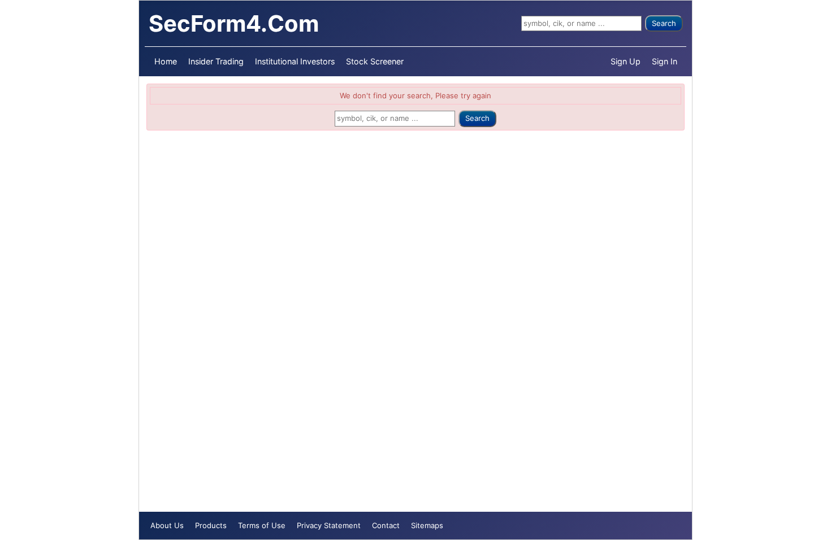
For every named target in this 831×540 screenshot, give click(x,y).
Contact (386, 525)
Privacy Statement (329, 525)
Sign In (664, 61)
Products (211, 525)
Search (664, 23)
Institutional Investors (295, 61)
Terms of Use (261, 525)
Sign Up (625, 61)
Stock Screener (375, 61)
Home (165, 61)
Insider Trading (216, 61)
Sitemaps (427, 525)
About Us (167, 525)
